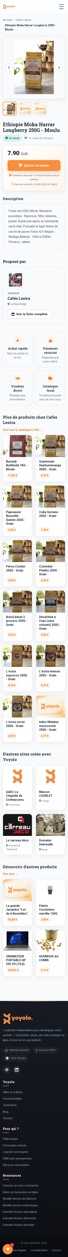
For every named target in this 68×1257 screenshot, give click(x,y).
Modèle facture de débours (19, 1198)
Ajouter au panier (36, 165)
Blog (5, 1111)
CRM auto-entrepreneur (17, 1158)
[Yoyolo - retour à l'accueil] (9, 6)
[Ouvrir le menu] (61, 6)
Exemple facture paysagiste (20, 1211)
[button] (34, 67)
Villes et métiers (13, 1092)
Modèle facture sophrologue (20, 1205)
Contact (8, 1118)
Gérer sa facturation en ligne (20, 1192)
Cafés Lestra (23, 20)
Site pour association (16, 1165)
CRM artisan (10, 1139)
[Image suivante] (59, 67)
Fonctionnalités (12, 1098)
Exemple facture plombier (18, 1225)
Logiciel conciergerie (15, 1152)
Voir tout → (10, 874)
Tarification (10, 1105)
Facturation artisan (14, 1145)
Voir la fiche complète (32, 314)
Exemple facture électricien (19, 1218)
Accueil (7, 20)
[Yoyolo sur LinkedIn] (17, 1070)
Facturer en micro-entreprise (21, 1185)
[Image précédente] (9, 67)
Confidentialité (39, 1250)
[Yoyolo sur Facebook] (7, 1070)
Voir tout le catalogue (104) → (23, 430)
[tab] (9, 109)
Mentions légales (16, 1250)
